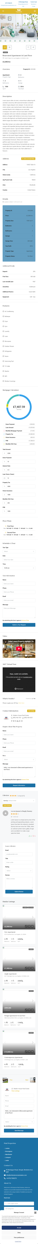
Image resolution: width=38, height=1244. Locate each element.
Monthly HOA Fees (8, 499)
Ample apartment (10, 974)
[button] (35, 1212)
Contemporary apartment (13, 1057)
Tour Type (5, 547)
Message (5, 604)
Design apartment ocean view (14, 1016)
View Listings (31, 710)
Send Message (19, 1130)
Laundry (7, 331)
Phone (4, 588)
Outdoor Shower (9, 346)
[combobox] (19, 551)
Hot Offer (30, 907)
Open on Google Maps (29, 158)
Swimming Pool (9, 361)
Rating (7, 867)
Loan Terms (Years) (8, 474)
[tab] (5, 47)
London (7, 1148)
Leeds (7, 1160)
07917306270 (8, 3)
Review (7, 875)
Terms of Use (25, 620)
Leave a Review (7, 805)
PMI (4, 507)
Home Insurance (7, 491)
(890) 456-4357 (28, 717)
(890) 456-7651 (17, 717)
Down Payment (7, 457)
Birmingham (8, 1151)
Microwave (8, 341)
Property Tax (6, 482)
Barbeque (7, 316)
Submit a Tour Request (19, 625)
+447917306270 (11, 1178)
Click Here (21, 703)
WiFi (6, 376)
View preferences (19, 1237)
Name (4, 580)
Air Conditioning (9, 311)
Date (4, 556)
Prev (11, 1080)
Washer (7, 371)
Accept (19, 1228)
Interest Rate (6, 466)
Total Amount (7, 449)
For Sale (31, 991)
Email (4, 596)
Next (26, 1080)
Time (4, 564)
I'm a (4, 755)
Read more (7, 1198)
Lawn (6, 336)
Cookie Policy (18, 1241)
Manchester (8, 1154)
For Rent (5, 52)
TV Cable (7, 366)
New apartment (9, 932)
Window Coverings (10, 381)
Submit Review (19, 891)
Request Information (19, 785)
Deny (19, 1232)
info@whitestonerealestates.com (8, 5)
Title (6, 858)
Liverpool (8, 1157)
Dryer (6, 321)
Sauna (6, 356)
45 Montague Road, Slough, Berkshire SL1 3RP (19, 1171)
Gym (6, 326)
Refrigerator (8, 351)
